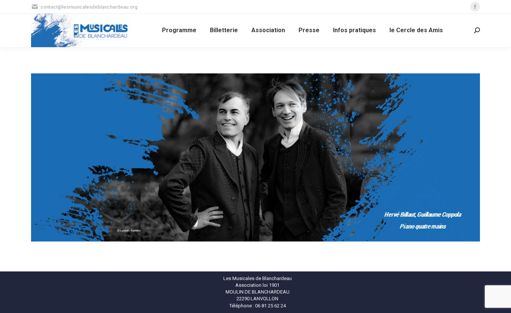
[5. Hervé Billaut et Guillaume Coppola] (255, 157)
